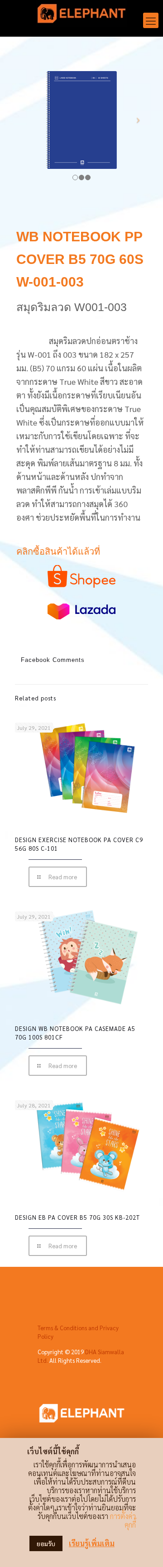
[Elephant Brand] (81, 16)
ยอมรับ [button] (46, 1543)
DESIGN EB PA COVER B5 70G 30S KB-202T (77, 1217)
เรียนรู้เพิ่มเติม (92, 1543)
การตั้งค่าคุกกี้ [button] (123, 1520)
